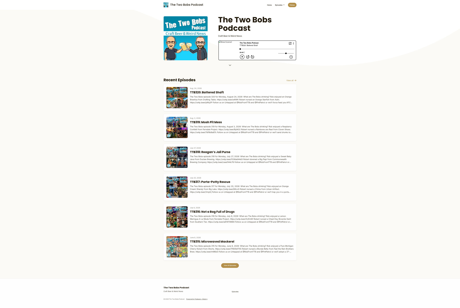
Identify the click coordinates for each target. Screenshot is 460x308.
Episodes (279, 5)
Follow (292, 5)
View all (290, 80)
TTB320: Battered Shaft (207, 92)
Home (269, 5)
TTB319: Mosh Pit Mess (206, 122)
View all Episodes (230, 265)
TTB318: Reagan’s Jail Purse (210, 152)
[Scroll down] (230, 66)
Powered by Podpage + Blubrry (196, 299)
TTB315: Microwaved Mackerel (212, 242)
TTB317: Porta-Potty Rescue (210, 182)
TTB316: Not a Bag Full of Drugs (212, 212)
